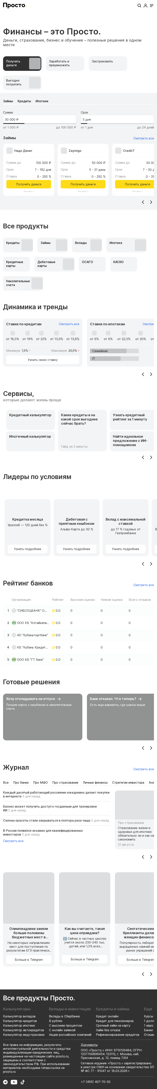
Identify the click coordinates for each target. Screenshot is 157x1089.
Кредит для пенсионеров (115, 1021)
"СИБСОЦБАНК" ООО (33, 610)
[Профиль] (145, 5)
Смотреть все (143, 138)
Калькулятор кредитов (20, 1021)
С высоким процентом (65, 1025)
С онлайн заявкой (62, 1030)
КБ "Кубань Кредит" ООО (33, 647)
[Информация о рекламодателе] (33, 191)
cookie (48, 1081)
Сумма (8, 112)
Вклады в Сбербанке (64, 1016)
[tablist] (78, 73)
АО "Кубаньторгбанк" (32, 635)
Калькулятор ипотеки (19, 1025)
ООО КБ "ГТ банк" (30, 659)
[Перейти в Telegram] (5, 1082)
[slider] (25, 123)
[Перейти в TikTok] (22, 1082)
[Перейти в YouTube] (14, 1082)
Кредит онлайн (107, 1016)
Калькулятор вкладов (19, 1016)
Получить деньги (28, 184)
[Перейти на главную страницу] (14, 5)
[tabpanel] (78, 151)
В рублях (55, 1021)
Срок (84, 112)
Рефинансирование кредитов (117, 1035)
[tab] (22, 63)
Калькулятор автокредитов (23, 1030)
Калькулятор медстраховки (23, 1035)
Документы (89, 1045)
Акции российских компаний (70, 1035)
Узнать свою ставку (43, 360)
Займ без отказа (108, 1030)
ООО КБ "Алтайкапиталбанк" (33, 623)
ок (106, 1077)
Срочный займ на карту (113, 1025)
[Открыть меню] (151, 5)
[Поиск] (139, 5)
